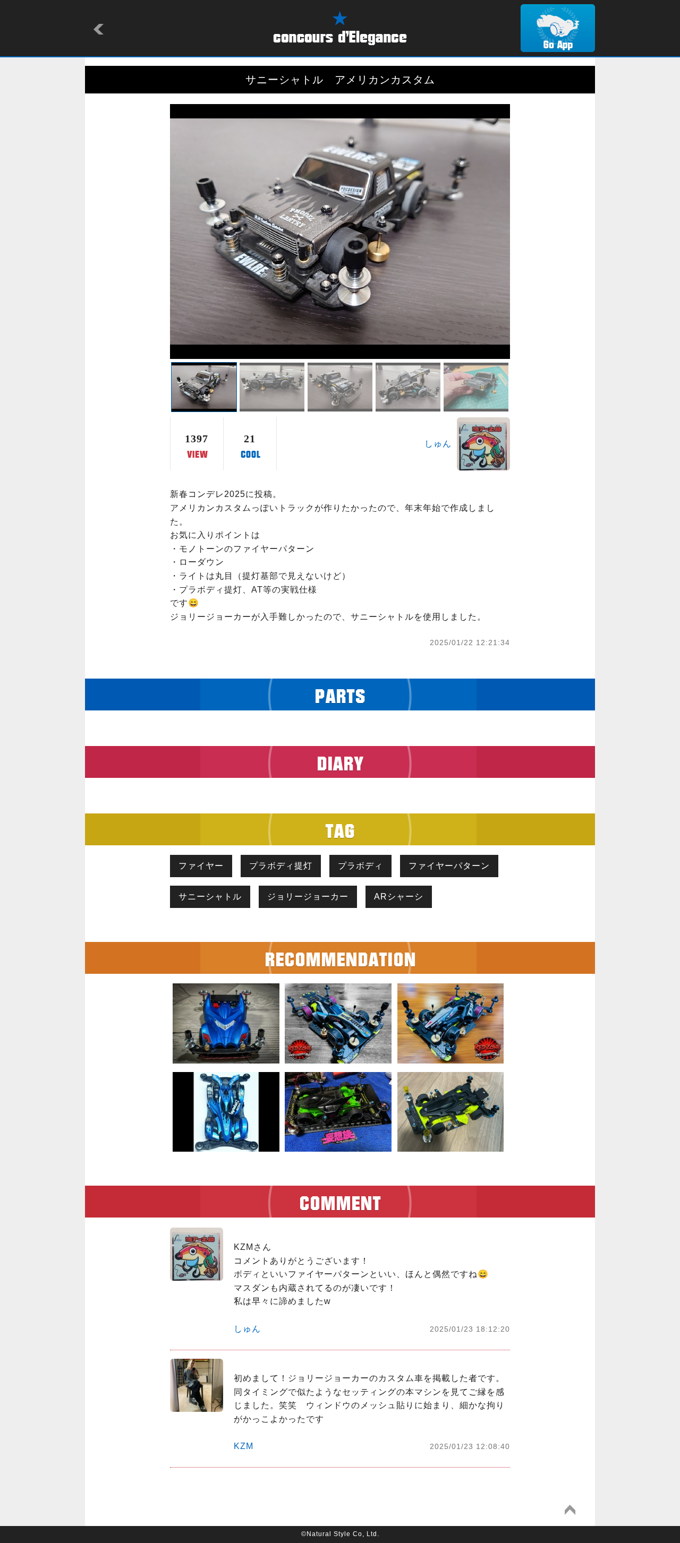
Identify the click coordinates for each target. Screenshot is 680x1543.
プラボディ (360, 865)
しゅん (438, 443)
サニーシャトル (210, 896)
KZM (243, 1446)
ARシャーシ (398, 896)
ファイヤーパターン (449, 865)
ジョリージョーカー (307, 896)
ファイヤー (201, 865)
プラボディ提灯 (280, 865)
